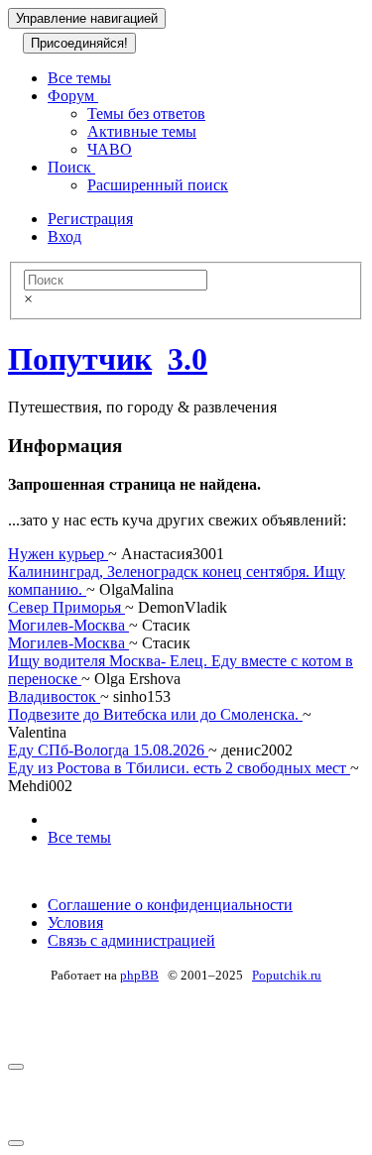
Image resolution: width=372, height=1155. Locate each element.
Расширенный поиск (157, 184)
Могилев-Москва (68, 625)
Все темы (79, 77)
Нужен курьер (58, 553)
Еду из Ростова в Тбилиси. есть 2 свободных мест (179, 767)
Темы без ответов (146, 113)
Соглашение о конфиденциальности (170, 904)
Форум (73, 95)
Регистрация (90, 218)
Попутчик (80, 359)
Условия (75, 922)
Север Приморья (66, 607)
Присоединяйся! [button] (79, 43)
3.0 (187, 359)
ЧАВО (109, 149)
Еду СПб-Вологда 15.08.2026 (108, 750)
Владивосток (54, 696)
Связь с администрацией (131, 940)
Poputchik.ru (286, 975)
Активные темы (141, 131)
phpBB (139, 975)
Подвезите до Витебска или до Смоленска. (155, 714)
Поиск (71, 167)
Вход (64, 236)
